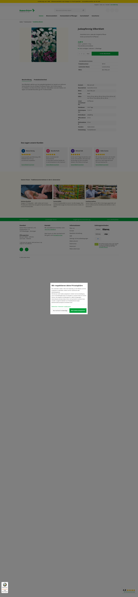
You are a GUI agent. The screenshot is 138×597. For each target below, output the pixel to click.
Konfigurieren (67, 306)
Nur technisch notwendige (60, 310)
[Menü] (7, 583)
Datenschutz (55, 306)
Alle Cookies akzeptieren (78, 310)
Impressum (61, 306)
